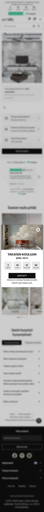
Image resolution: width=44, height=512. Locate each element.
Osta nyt (22, 275)
